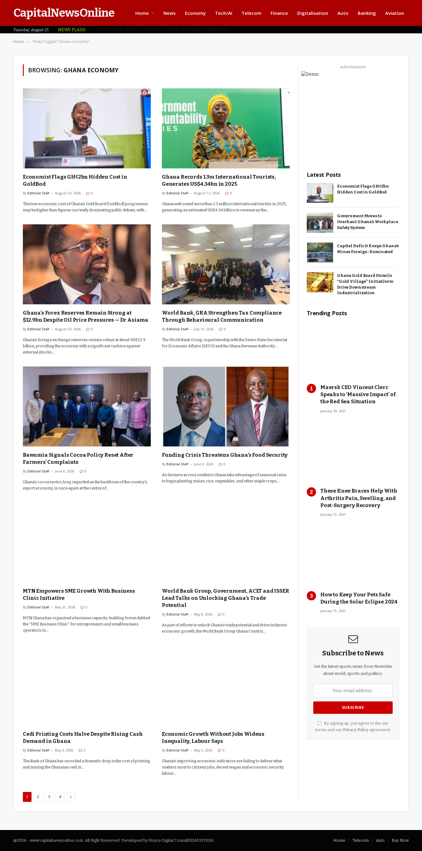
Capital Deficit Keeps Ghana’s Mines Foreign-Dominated (368, 248)
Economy (195, 13)
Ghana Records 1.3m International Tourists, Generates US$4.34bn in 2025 (219, 180)
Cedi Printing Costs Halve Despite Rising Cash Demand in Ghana (82, 737)
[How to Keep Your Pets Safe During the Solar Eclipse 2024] (353, 557)
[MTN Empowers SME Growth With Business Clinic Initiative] (87, 542)
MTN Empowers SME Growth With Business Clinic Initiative (79, 594)
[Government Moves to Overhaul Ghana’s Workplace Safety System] (320, 223)
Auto (342, 13)
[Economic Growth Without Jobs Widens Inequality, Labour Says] (226, 686)
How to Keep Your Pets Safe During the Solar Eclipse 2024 (359, 598)
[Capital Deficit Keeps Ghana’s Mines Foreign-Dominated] (320, 253)
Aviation (394, 13)
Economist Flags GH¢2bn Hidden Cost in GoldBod (75, 180)
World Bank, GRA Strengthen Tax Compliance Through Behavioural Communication (222, 316)
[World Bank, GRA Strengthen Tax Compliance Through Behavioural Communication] (226, 264)
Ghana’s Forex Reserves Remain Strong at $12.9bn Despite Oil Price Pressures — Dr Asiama (85, 316)
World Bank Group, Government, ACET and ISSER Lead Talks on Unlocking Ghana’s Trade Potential (225, 598)
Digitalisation (312, 13)
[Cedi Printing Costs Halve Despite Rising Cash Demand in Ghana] (87, 686)
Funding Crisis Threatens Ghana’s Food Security (225, 455)
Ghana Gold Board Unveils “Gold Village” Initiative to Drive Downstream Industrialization (365, 284)
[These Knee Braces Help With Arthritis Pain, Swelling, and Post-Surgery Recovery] (353, 454)
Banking (367, 13)
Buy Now (400, 840)
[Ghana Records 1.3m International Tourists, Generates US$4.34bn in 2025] (226, 128)
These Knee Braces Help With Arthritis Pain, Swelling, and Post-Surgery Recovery (358, 498)
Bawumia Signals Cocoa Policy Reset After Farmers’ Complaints (78, 458)
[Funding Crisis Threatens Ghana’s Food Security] (226, 406)
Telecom (251, 13)
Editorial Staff (38, 193)
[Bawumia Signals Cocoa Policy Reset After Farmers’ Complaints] (87, 406)
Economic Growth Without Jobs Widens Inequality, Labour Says (213, 737)
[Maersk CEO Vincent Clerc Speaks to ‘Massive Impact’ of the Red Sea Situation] (353, 350)
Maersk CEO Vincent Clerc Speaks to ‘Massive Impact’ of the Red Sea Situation (358, 394)
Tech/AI (223, 13)
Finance (279, 13)
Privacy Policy (355, 729)
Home (142, 13)
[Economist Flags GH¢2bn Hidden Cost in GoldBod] (87, 128)
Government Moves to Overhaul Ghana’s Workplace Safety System (165, 29)
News (169, 13)
